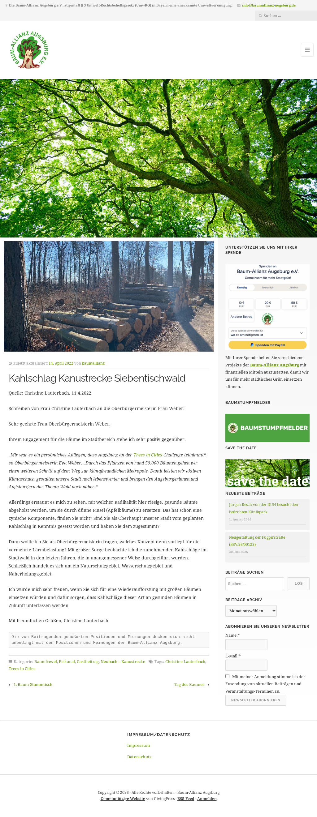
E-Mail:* (233, 656)
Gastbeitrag (88, 661)
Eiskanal (67, 661)
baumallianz (93, 363)
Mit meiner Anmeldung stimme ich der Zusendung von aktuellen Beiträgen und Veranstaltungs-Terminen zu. (265, 684)
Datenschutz (139, 756)
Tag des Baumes (189, 684)
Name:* (232, 635)
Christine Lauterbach (185, 661)
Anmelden (207, 798)
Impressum (138, 745)
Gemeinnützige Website (123, 798)
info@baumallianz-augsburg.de (269, 5)
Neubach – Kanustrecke (123, 661)
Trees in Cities (147, 455)
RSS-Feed (185, 798)
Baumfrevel (45, 661)
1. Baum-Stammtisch (33, 684)
